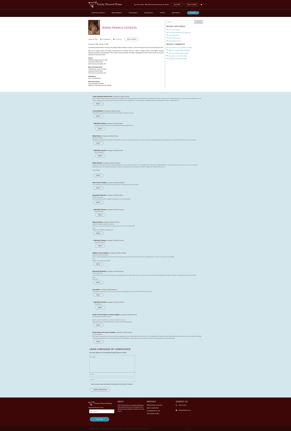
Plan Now (177, 4)
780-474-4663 (140, 4)
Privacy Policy (129, 428)
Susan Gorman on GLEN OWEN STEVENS (180, 47)
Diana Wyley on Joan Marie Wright (177, 56)
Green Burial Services (154, 405)
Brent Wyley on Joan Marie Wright (177, 58)
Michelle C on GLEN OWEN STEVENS (179, 50)
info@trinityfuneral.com (184, 410)
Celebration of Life (153, 410)
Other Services (120, 428)
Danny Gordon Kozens (174, 41)
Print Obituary (118, 39)
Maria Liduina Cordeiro (174, 38)
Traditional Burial (153, 413)
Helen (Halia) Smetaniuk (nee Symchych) (179, 32)
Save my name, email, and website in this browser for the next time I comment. (112, 384)
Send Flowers (192, 4)
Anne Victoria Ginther (174, 29)
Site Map (137, 428)
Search (198, 22)
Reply (98, 103)
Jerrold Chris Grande (174, 35)
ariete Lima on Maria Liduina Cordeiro (178, 53)
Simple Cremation (153, 408)
